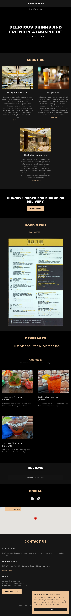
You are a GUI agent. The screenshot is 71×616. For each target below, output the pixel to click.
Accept (50, 609)
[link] (35, 3)
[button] (18, 120)
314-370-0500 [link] (35, 9)
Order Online (35, 208)
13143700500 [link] (7, 570)
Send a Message (12, 591)
